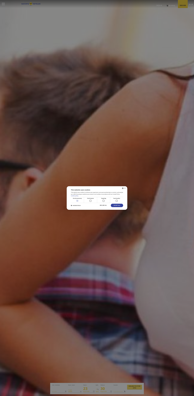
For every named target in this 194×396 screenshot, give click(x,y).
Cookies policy (74, 196)
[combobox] (123, 188)
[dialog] (97, 198)
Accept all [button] (117, 205)
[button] (76, 205)
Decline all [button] (103, 205)
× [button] (124, 188)
